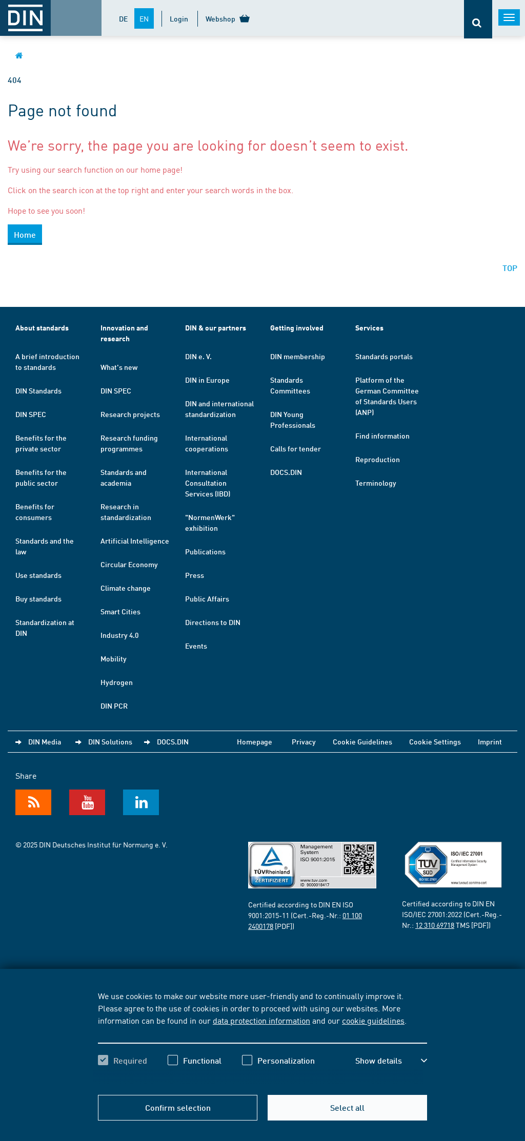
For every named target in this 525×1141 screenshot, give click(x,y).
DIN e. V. (198, 356)
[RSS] (33, 802)
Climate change (125, 587)
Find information (382, 435)
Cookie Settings (435, 741)
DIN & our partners (215, 327)
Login (179, 18)
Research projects (130, 414)
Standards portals (384, 356)
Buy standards (38, 598)
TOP (509, 268)
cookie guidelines (373, 1020)
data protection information (261, 1020)
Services (369, 327)
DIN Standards (38, 390)
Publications (205, 551)
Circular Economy (129, 564)
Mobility (113, 658)
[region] (262, 1037)
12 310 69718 (434, 925)
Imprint (490, 741)
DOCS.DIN (286, 471)
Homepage (254, 741)
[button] (391, 1060)
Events (196, 645)
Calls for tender (295, 448)
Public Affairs (207, 598)
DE (123, 18)
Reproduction (377, 459)
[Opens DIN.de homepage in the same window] (19, 55)
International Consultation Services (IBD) (207, 482)
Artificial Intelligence (134, 540)
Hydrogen (116, 682)
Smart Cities (120, 611)
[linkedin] (141, 802)
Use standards (38, 574)
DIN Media (44, 741)
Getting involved (297, 327)
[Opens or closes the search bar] (478, 19)
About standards (42, 327)
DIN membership (297, 356)
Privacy (304, 741)
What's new (118, 366)
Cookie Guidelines (362, 741)
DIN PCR (114, 705)
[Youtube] (87, 802)
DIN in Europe (207, 379)
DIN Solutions (110, 741)
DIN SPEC (30, 414)
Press (194, 574)
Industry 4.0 (119, 634)
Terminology (375, 482)
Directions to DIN (212, 622)
